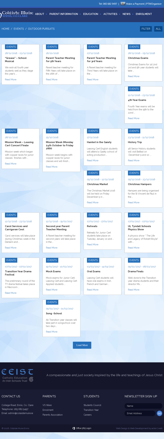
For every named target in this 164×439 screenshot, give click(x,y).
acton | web (157, 428)
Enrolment (144, 14)
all (158, 28)
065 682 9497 (110, 3)
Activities (110, 14)
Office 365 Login (83, 428)
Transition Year (91, 410)
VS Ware (47, 405)
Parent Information (63, 14)
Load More (82, 345)
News (127, 14)
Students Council (92, 405)
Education (90, 14)
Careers (88, 415)
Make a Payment (135, 3)
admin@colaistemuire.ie (20, 413)
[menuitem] (38, 16)
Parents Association (53, 415)
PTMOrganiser (154, 3)
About (39, 14)
